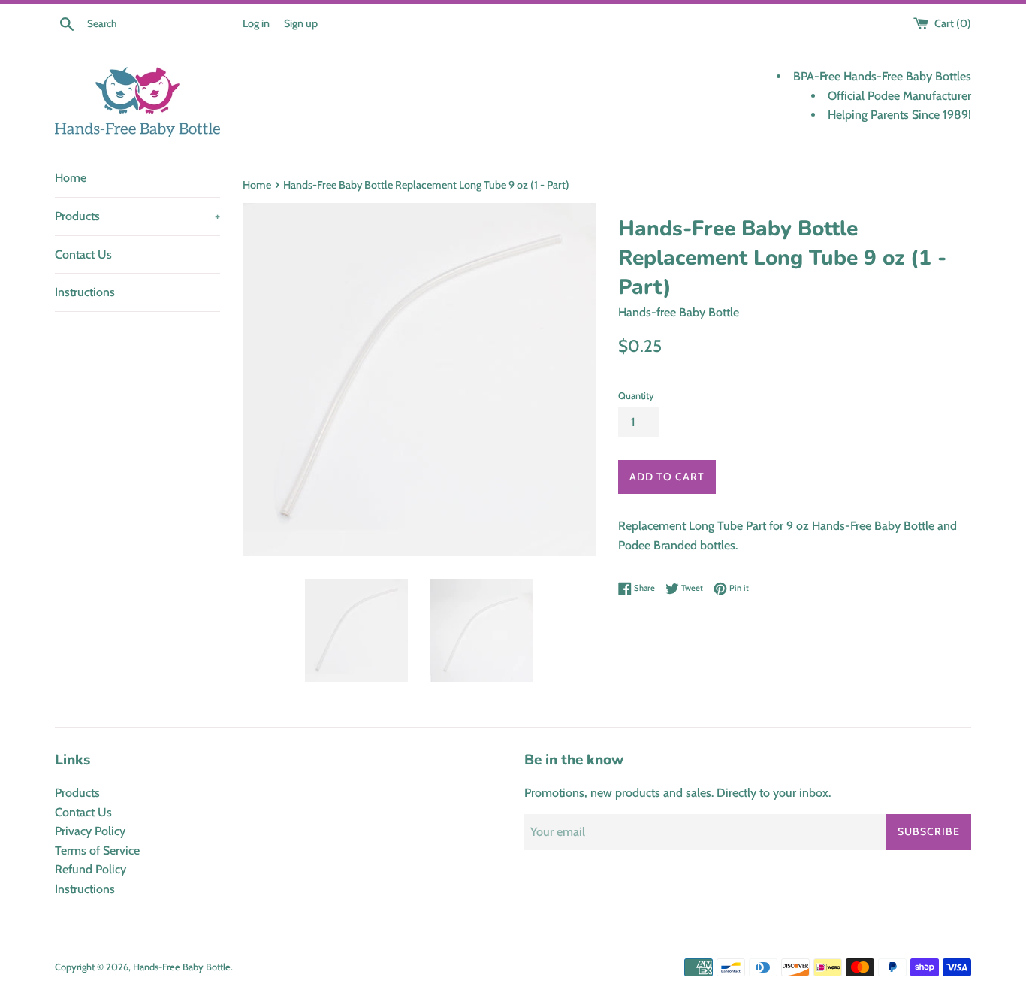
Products (137, 216)
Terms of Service (97, 850)
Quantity (636, 395)
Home (70, 178)
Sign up (301, 23)
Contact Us (83, 254)
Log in (256, 23)
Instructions (85, 292)
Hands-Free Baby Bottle (182, 967)
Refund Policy (90, 869)
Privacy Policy (90, 831)
